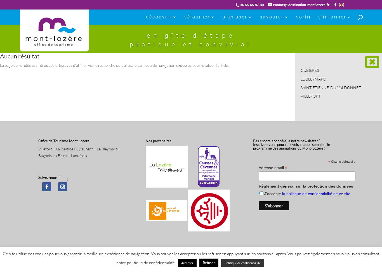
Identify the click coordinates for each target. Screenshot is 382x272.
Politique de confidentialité (243, 263)
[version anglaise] (341, 5)
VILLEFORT (310, 96)
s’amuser (235, 17)
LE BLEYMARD (313, 79)
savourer (272, 17)
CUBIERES (310, 70)
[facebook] (46, 186)
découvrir (159, 17)
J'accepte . (308, 193)
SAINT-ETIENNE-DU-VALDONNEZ (331, 87)
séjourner (197, 17)
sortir (303, 17)
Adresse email (273, 168)
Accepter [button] (187, 263)
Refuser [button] (209, 263)
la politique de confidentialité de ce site (316, 193)
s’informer (332, 17)
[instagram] (62, 186)
